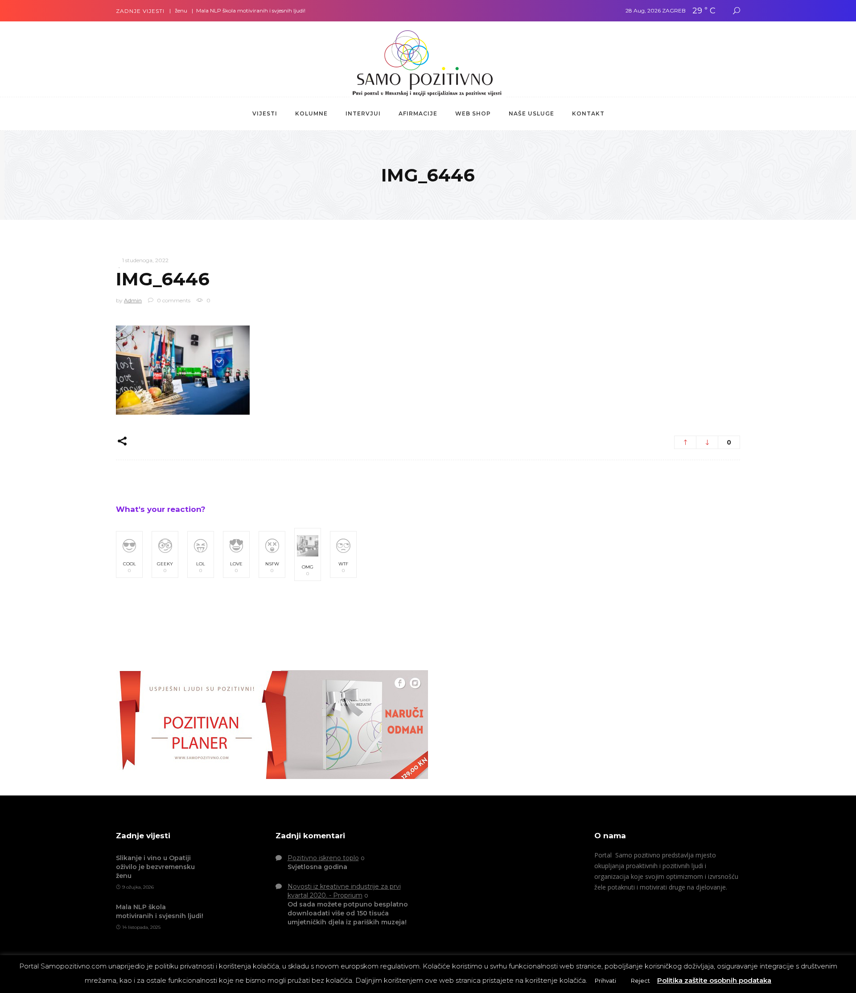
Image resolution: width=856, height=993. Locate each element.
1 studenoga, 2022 (145, 260)
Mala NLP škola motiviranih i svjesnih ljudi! (229, 10)
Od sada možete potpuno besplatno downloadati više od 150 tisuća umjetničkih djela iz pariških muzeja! (348, 913)
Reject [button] (640, 980)
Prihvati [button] (605, 980)
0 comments (173, 300)
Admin (133, 300)
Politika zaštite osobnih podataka (714, 980)
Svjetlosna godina (317, 867)
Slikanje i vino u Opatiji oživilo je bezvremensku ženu (155, 867)
